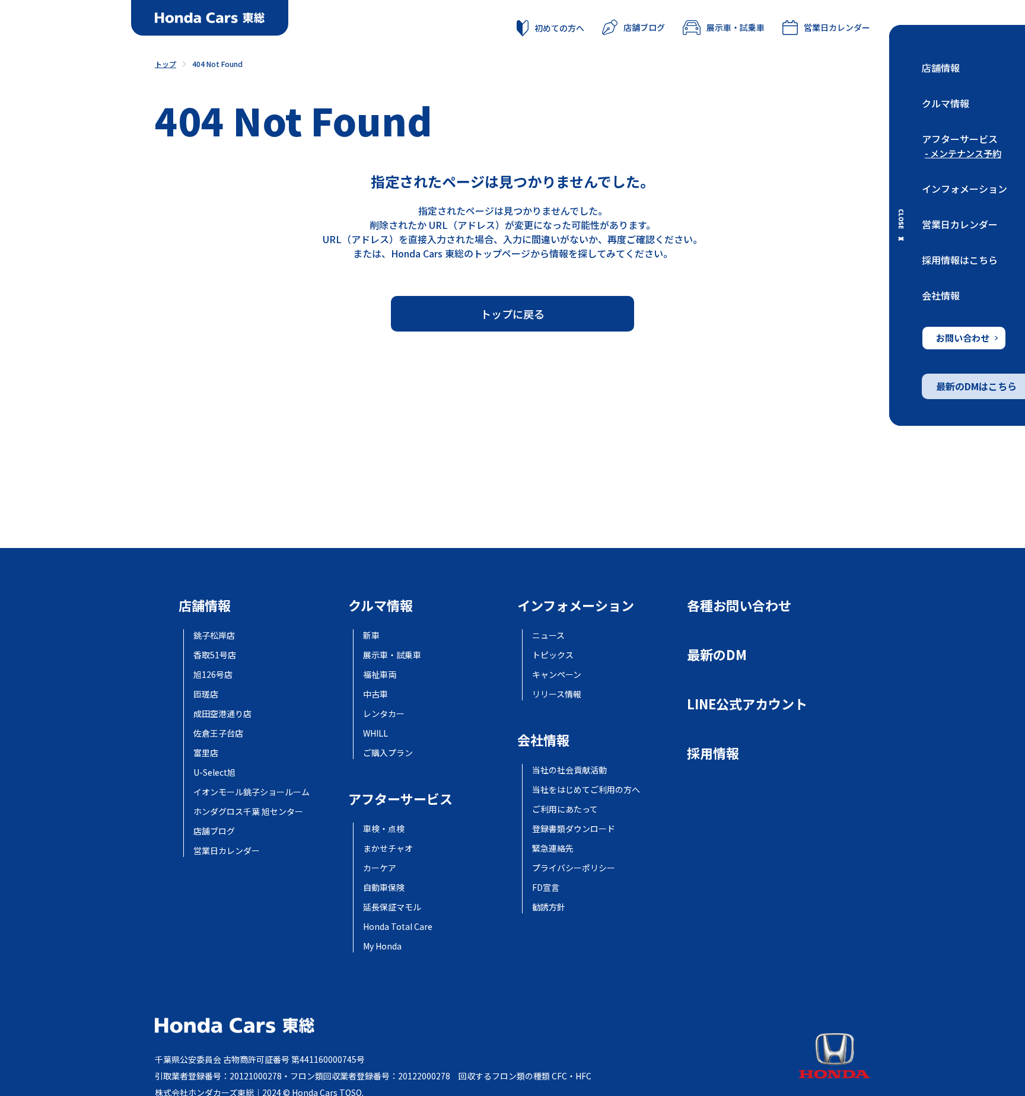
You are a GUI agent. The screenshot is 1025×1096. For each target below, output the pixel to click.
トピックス (553, 655)
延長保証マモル (392, 907)
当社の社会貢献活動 (569, 770)
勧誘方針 (548, 907)
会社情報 (941, 295)
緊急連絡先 (553, 848)
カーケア (379, 868)
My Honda (382, 946)
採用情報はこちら (960, 260)
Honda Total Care (397, 926)
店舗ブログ (644, 27)
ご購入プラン (388, 753)
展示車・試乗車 (735, 27)
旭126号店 (213, 674)
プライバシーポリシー (573, 868)
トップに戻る (512, 313)
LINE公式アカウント (747, 703)
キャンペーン (556, 674)
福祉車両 (379, 674)
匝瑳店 (205, 694)
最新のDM (717, 654)
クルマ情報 (945, 103)
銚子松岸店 (214, 635)
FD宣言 (545, 887)
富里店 (205, 753)
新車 (371, 635)
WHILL (375, 733)
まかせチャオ (388, 848)
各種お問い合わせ (739, 604)
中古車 (375, 694)
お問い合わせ (962, 338)
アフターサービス (960, 139)
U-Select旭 (214, 772)
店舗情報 (941, 67)
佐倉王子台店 (218, 733)
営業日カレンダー (960, 224)
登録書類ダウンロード (573, 828)
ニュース (548, 635)
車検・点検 (384, 828)
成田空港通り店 (222, 713)
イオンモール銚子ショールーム (251, 792)
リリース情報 (556, 694)
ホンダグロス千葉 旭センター (248, 811)
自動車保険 (384, 887)
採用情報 (713, 752)
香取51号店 (214, 655)
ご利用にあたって (565, 809)
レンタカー (384, 713)
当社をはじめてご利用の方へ (586, 789)
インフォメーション (964, 188)
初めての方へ (559, 28)
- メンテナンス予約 (963, 153)
